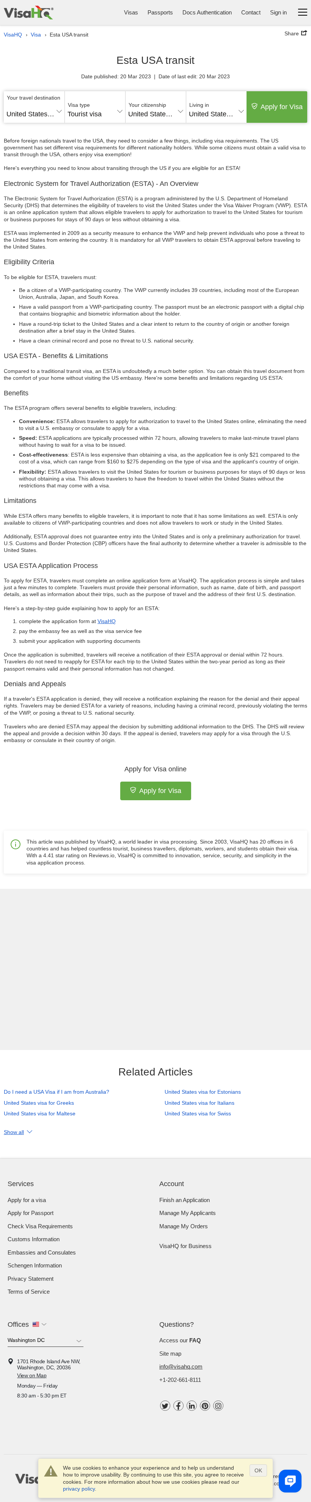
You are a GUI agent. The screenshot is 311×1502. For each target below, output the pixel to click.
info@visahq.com (181, 1366)
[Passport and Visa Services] (28, 12)
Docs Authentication (207, 12)
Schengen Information (35, 1265)
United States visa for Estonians (203, 1092)
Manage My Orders (183, 1226)
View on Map (32, 1375)
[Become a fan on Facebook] (178, 1405)
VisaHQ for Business (185, 1246)
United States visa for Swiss (198, 1113)
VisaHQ (106, 621)
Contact (251, 12)
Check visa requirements (40, 1226)
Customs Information (34, 1239)
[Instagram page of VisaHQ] (218, 1405)
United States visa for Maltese (39, 1113)
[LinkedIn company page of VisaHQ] (192, 1405)
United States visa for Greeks (39, 1103)
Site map (170, 1353)
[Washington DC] (45, 1342)
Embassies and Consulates (42, 1252)
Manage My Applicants (187, 1213)
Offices (18, 1324)
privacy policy (79, 1489)
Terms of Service (29, 1291)
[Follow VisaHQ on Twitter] (165, 1405)
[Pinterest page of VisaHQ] (205, 1405)
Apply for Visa (282, 107)
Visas (131, 12)
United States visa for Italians (199, 1103)
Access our (180, 1340)
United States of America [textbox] (34, 114)
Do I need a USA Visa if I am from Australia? (56, 1092)
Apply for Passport (30, 1213)
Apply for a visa (27, 1200)
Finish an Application (184, 1200)
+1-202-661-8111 (180, 1380)
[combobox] (34, 111)
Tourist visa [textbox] (85, 114)
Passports (160, 12)
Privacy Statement (30, 1278)
